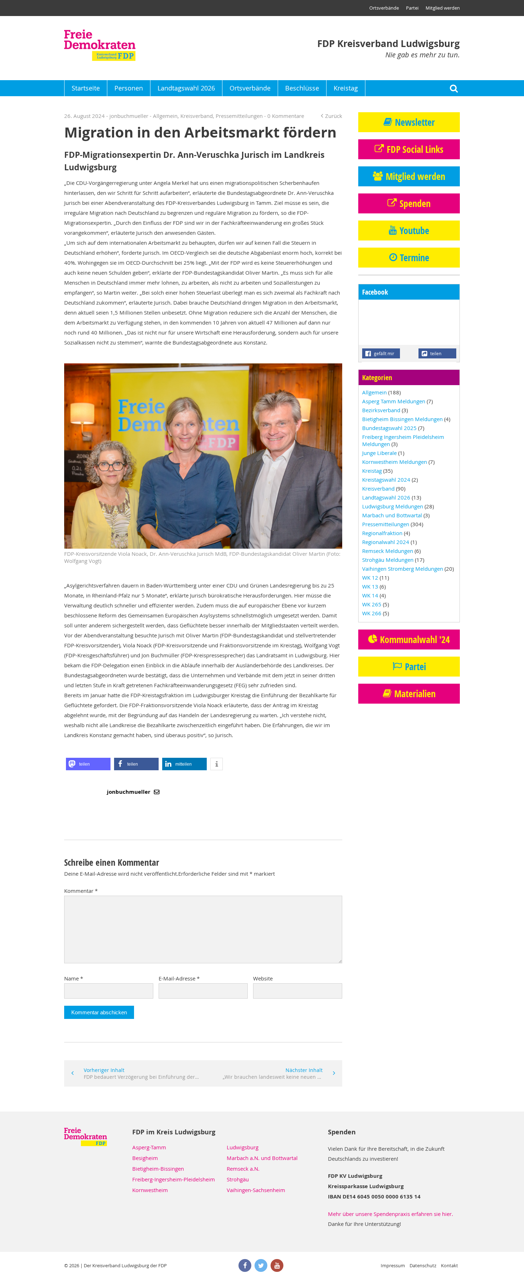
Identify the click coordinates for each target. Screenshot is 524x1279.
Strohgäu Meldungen (387, 559)
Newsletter (415, 122)
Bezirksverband (381, 410)
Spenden (415, 203)
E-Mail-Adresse (179, 978)
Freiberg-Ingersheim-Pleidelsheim (173, 1179)
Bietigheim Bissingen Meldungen (402, 419)
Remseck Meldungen (387, 550)
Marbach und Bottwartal (392, 515)
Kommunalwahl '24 (415, 639)
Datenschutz (423, 1265)
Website (263, 978)
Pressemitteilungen (239, 115)
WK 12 (370, 577)
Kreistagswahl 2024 (386, 479)
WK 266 (371, 613)
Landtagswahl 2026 (186, 88)
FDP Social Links (415, 149)
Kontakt (449, 1265)
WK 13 (370, 586)
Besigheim (145, 1157)
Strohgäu (238, 1179)
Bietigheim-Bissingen (158, 1168)
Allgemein (165, 115)
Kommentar (81, 890)
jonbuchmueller (129, 792)
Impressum (393, 1265)
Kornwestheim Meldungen (394, 461)
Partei (412, 8)
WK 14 (370, 595)
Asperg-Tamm (149, 1147)
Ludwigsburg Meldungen (392, 506)
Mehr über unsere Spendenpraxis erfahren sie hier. (390, 1213)
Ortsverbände (384, 8)
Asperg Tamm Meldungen (393, 401)
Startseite (86, 88)
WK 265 (371, 604)
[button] (88, 764)
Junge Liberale (379, 452)
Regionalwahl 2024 (385, 541)
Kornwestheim (150, 1189)
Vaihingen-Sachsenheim (256, 1189)
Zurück (333, 115)
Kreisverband (196, 115)
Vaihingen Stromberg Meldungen (402, 568)
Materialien (415, 693)
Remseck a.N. (243, 1168)
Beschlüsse (302, 88)
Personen (128, 88)
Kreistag (346, 88)
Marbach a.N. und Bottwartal (262, 1157)
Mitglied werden (443, 8)
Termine (414, 257)
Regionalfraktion (382, 533)
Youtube (414, 230)
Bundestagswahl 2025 (389, 427)
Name (73, 978)
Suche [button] (453, 88)
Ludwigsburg (242, 1147)
